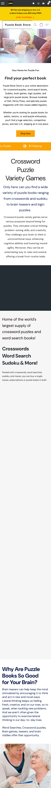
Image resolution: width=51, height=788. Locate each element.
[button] (18, 25)
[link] (25, 17)
